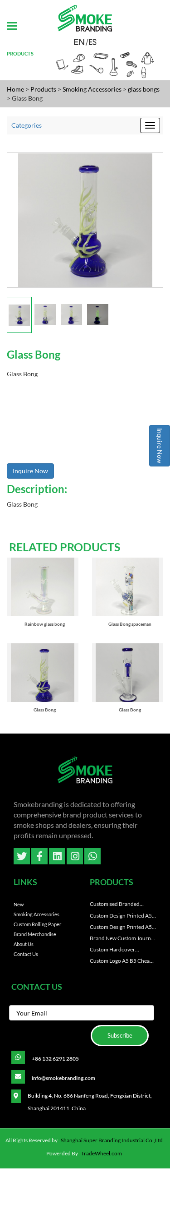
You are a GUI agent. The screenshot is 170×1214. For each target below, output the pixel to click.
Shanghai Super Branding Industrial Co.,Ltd (112, 1140)
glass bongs (144, 89)
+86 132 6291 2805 (55, 1058)
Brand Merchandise (35, 934)
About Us (24, 944)
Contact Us (26, 954)
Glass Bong (45, 709)
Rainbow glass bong (44, 624)
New (19, 904)
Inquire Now (160, 445)
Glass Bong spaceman (129, 624)
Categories (26, 125)
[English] (79, 41)
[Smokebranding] (85, 772)
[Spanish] (91, 41)
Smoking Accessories (93, 89)
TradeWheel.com (101, 1153)
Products (43, 89)
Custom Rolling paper (37, 924)
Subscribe (119, 1035)
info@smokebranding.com (63, 1078)
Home (15, 89)
